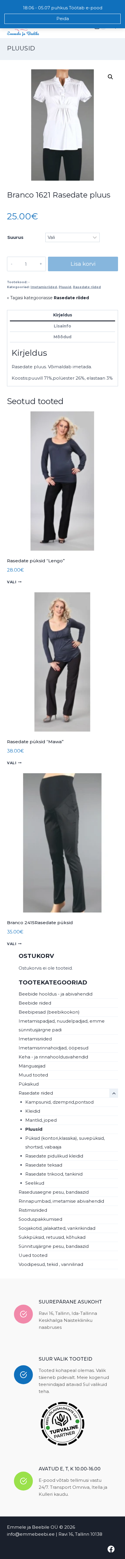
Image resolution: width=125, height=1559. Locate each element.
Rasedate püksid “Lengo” (36, 560)
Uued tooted (33, 1255)
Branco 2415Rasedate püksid (40, 922)
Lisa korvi (83, 263)
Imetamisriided (44, 287)
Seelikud (34, 1183)
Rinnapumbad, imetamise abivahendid (61, 1201)
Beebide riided (35, 1003)
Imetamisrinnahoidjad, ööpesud (53, 1048)
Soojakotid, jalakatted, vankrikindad (57, 1228)
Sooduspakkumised (40, 1219)
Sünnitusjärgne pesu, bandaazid (54, 1246)
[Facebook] (111, 1549)
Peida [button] (62, 18)
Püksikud (29, 1084)
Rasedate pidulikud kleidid (54, 1156)
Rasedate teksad (43, 1165)
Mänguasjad (32, 1066)
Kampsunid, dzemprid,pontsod (59, 1102)
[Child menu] (113, 1093)
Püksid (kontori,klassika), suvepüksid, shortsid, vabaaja (65, 1142)
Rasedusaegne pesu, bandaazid (54, 1192)
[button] (110, 77)
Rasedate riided (87, 287)
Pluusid (21, 48)
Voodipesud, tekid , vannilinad (51, 1264)
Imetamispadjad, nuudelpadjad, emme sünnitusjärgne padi (62, 1025)
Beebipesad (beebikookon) (49, 1012)
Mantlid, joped (41, 1120)
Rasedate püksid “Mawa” (35, 741)
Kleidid (32, 1111)
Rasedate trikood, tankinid (54, 1174)
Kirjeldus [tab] (62, 315)
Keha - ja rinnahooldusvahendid (53, 1057)
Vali (11, 582)
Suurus (15, 237)
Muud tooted (33, 1075)
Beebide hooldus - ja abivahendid (55, 994)
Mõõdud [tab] (62, 336)
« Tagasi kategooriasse (48, 297)
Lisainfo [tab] (62, 326)
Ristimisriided (33, 1210)
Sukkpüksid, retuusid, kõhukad (52, 1237)
